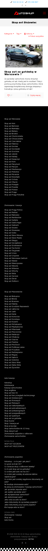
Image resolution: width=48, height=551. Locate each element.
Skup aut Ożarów (11, 339)
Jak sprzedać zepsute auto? (15, 489)
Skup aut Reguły (10, 355)
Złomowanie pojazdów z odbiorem (18, 433)
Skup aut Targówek (12, 250)
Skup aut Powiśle (11, 187)
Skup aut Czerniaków (12, 141)
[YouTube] (25, 5)
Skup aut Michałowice (13, 324)
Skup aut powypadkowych (14, 413)
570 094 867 (32, 2)
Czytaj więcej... (36, 95)
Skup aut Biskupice (12, 296)
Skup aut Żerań (10, 278)
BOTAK (31, 539)
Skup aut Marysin (11, 167)
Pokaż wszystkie (37, 36)
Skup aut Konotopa (12, 319)
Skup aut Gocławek (12, 149)
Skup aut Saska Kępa (12, 222)
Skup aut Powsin (11, 189)
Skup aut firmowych (12, 400)
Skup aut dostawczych (13, 398)
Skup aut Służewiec (12, 230)
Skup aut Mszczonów (12, 332)
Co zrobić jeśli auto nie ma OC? (16, 471)
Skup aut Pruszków (12, 350)
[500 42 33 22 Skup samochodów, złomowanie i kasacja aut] (24, 13)
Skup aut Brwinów (11, 301)
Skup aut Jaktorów (11, 309)
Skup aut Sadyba (11, 220)
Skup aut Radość (11, 212)
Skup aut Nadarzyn (11, 334)
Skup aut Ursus (10, 253)
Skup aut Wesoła (11, 266)
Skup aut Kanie (10, 314)
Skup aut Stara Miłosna (13, 235)
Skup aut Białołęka (11, 128)
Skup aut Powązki (11, 184)
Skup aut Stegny (10, 240)
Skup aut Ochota (11, 179)
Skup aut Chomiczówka (13, 136)
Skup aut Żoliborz (11, 281)
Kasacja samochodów (13, 388)
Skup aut (7, 517)
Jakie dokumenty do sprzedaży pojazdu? (20, 502)
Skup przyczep (10, 426)
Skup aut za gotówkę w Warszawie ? (20, 73)
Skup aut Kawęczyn (12, 159)
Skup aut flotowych (12, 403)
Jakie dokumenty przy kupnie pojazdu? (20, 505)
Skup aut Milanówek (12, 329)
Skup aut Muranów (11, 174)
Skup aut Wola (10, 273)
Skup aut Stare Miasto (13, 238)
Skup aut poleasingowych (14, 411)
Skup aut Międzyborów (13, 327)
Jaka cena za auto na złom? (15, 499)
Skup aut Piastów (11, 342)
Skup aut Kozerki (11, 322)
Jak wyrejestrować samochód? (16, 494)
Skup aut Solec (10, 233)
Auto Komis (8, 520)
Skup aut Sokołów (11, 360)
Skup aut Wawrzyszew (13, 263)
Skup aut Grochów (11, 151)
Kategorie (8, 34)
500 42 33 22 (18, 2)
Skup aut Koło (10, 161)
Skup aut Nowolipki (12, 177)
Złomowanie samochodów (15, 436)
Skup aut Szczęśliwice (13, 243)
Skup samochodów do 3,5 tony (16, 428)
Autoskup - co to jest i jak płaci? (17, 461)
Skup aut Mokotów (11, 172)
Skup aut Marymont (12, 164)
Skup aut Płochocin (12, 344)
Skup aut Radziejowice (13, 352)
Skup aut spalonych (12, 416)
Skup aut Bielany (11, 131)
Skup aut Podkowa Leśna (14, 347)
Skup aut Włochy (11, 271)
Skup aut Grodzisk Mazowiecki (16, 306)
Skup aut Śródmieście (13, 245)
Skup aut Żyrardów (12, 367)
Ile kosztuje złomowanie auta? (16, 484)
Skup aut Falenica (11, 144)
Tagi (18, 34)
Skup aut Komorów (12, 316)
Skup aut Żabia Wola (12, 365)
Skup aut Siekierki (11, 225)
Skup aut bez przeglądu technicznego (19, 395)
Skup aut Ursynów (11, 256)
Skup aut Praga (10, 192)
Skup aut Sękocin (11, 357)
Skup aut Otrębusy (11, 337)
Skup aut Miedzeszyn (12, 169)
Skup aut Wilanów (11, 268)
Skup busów (9, 421)
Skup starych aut (11, 431)
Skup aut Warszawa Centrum (15, 258)
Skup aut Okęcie (10, 182)
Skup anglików (10, 390)
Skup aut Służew (11, 228)
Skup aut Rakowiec (11, 215)
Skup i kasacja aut (11, 423)
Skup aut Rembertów (12, 217)
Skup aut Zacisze (11, 276)
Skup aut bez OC (11, 393)
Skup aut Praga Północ (13, 210)
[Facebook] (22, 5)
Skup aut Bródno (11, 133)
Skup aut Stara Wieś (12, 362)
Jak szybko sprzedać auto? (15, 492)
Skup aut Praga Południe (14, 195)
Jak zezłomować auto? (13, 497)
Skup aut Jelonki (10, 154)
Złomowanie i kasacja (13, 515)
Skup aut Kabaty (10, 156)
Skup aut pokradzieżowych (15, 408)
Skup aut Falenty (10, 304)
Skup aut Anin (9, 123)
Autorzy (29, 34)
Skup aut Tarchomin (12, 248)
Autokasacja (9, 385)
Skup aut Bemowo (11, 126)
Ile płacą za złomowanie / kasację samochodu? (23, 487)
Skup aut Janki (10, 311)
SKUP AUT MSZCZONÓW (14, 446)
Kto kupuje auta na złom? (14, 507)
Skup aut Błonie (10, 299)
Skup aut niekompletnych (14, 405)
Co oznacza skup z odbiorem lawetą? (19, 466)
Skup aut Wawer (10, 261)
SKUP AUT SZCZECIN (12, 444)
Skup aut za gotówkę (12, 418)
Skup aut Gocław (11, 146)
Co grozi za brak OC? (13, 464)
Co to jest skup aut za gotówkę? (17, 469)
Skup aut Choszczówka (13, 139)
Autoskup (8, 383)
